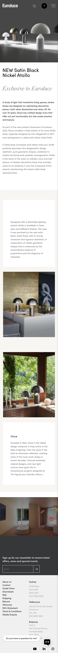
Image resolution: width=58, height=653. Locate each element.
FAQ (4, 594)
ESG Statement (10, 608)
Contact (6, 585)
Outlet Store (8, 588)
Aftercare (7, 604)
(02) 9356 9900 (36, 596)
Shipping (6, 598)
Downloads (8, 591)
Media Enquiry (9, 614)
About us (6, 581)
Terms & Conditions (11, 611)
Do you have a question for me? (21, 638)
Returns (6, 601)
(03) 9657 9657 (36, 616)
